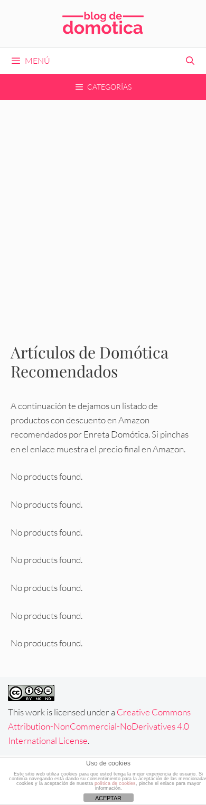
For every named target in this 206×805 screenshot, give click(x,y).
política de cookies (115, 783)
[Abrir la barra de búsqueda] (190, 60)
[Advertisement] (103, 208)
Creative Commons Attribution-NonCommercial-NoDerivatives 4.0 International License (99, 726)
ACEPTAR (108, 798)
